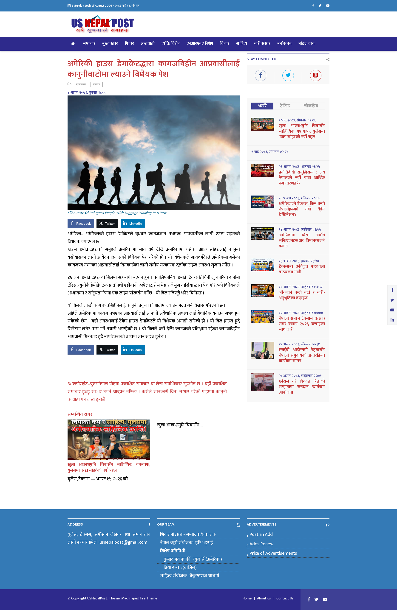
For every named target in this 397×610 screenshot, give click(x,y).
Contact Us (285, 598)
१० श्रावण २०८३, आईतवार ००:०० (301, 313)
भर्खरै (262, 106)
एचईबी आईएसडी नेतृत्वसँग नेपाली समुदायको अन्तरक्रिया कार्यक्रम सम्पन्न (302, 355)
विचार (224, 43)
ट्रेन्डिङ (285, 106)
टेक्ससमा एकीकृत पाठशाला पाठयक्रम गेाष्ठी (302, 269)
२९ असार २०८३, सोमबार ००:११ (299, 344)
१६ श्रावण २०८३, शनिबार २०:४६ (299, 198)
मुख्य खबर (110, 43)
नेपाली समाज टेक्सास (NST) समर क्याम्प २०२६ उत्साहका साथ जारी (302, 324)
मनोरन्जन (284, 43)
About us (264, 598)
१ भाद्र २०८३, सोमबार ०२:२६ (297, 120)
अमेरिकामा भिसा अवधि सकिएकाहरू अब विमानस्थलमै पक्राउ (302, 241)
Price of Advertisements (273, 553)
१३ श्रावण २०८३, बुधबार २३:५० (299, 261)
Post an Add (261, 534)
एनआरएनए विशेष (200, 43)
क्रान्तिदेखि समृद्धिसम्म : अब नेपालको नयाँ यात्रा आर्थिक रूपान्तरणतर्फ (302, 178)
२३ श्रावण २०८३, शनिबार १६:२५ (299, 167)
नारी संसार (262, 43)
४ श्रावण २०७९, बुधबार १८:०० (87, 92)
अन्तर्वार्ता (148, 43)
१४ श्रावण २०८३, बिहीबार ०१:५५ (300, 229)
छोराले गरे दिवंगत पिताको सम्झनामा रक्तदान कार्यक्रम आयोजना (302, 387)
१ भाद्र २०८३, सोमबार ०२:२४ (269, 152)
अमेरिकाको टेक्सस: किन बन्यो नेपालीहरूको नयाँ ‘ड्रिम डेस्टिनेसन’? (302, 209)
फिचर (129, 43)
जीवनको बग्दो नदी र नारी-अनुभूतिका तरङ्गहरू (302, 295)
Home (247, 598)
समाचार (89, 43)
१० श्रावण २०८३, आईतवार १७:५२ (301, 287)
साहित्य (241, 43)
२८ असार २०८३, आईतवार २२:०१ (300, 376)
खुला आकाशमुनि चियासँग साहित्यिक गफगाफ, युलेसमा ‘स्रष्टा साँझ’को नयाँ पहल (109, 467)
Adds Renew (261, 544)
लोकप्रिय (311, 106)
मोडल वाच (306, 43)
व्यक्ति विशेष (171, 43)
